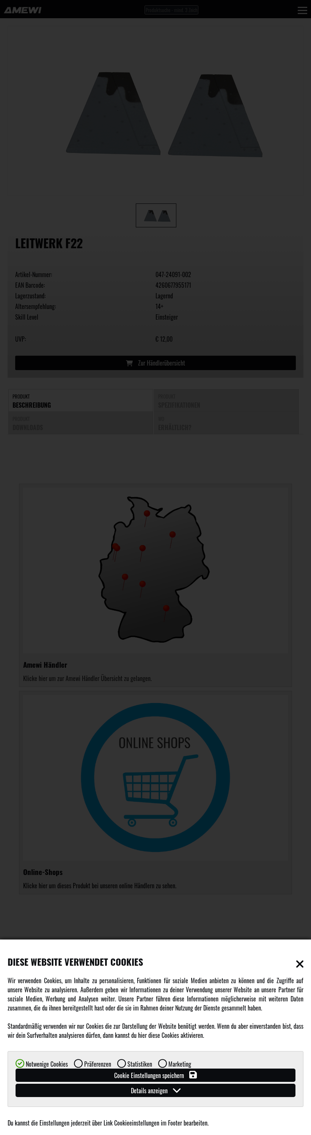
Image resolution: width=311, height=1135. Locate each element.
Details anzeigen (150, 1090)
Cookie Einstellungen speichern (149, 1075)
